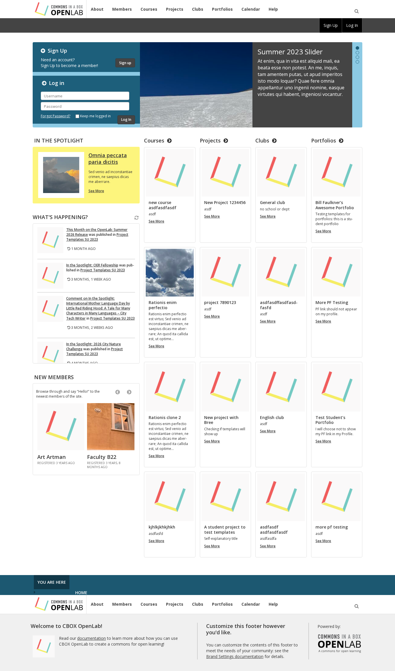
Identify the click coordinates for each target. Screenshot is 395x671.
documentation (91, 638)
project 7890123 (220, 302)
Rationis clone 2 (165, 417)
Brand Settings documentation (234, 656)
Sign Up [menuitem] (331, 25)
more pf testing (331, 527)
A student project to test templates (225, 529)
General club (272, 202)
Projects (174, 9)
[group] (330, 25)
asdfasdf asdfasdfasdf (274, 529)
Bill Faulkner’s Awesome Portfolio (334, 205)
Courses (149, 9)
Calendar (250, 9)
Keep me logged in (95, 116)
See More (96, 190)
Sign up (125, 62)
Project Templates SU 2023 (97, 237)
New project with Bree (221, 420)
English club (272, 417)
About (97, 9)
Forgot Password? (55, 116)
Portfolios (222, 9)
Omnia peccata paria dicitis (107, 158)
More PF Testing (331, 302)
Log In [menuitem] (352, 25)
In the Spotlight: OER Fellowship (92, 265)
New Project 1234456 (225, 202)
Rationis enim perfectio (163, 305)
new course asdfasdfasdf (162, 205)
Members (122, 9)
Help (273, 9)
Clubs (197, 9)
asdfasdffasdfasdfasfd (279, 305)
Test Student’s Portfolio (330, 420)
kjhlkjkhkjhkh (162, 527)
